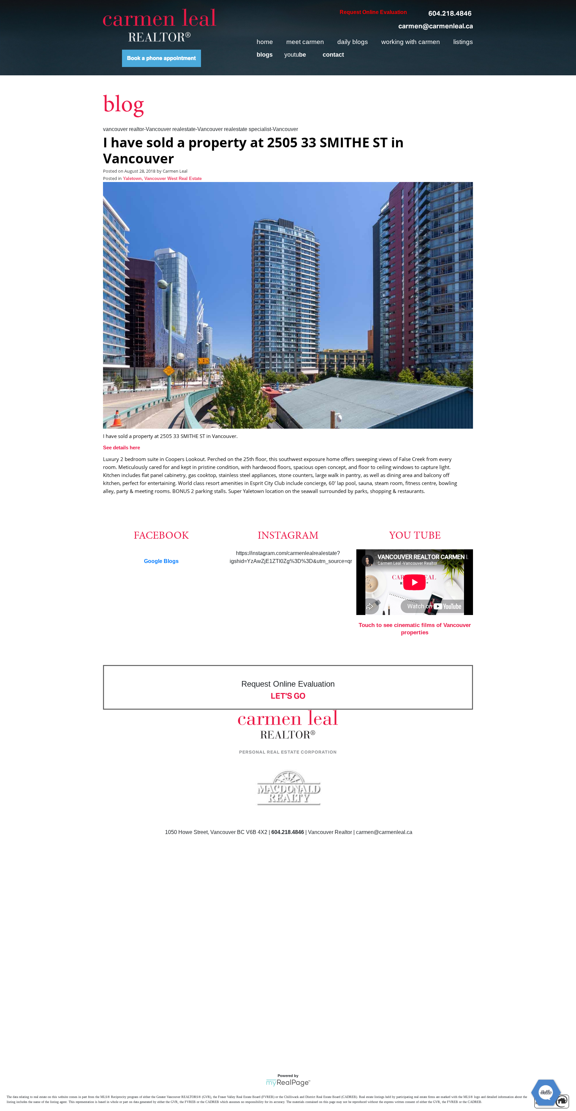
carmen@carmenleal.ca (435, 26)
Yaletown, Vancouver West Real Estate (162, 178)
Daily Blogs (352, 41)
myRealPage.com (288, 1083)
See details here (121, 447)
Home (265, 41)
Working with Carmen (410, 41)
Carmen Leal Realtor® (159, 25)
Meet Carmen (305, 41)
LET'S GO (288, 695)
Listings (463, 41)
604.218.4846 (450, 13)
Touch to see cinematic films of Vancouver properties (415, 629)
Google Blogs (161, 561)
